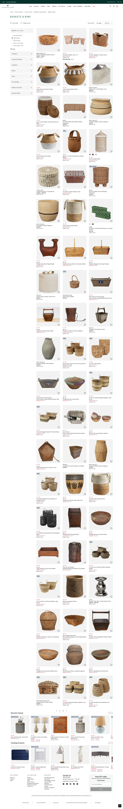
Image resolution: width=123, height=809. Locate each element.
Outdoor (43, 6)
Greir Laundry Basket (94, 159)
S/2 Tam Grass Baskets (95, 363)
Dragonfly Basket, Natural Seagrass (98, 466)
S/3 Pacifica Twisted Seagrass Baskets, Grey (74, 702)
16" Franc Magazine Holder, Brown (98, 55)
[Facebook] (74, 784)
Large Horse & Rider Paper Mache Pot (73, 500)
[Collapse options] (31, 30)
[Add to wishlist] (59, 50)
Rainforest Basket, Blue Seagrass (45, 363)
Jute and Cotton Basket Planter (97, 498)
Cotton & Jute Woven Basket (43, 156)
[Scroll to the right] (112, 713)
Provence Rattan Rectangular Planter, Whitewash (72, 122)
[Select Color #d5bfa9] (96, 154)
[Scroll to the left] (109, 713)
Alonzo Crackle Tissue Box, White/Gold (78, 737)
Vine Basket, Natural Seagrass (44, 225)
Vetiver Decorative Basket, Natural (45, 54)
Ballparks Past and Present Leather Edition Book (60, 737)
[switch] (21, 23)
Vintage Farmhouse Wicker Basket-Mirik (46, 671)
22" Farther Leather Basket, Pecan (71, 191)
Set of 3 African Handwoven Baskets (98, 433)
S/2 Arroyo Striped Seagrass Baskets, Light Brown (100, 398)
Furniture (36, 6)
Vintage (69, 6)
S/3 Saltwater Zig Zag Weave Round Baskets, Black (48, 533)
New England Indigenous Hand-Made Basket (74, 637)
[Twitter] (78, 784)
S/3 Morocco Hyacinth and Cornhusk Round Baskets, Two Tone (74, 364)
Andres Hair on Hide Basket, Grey (98, 89)
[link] (22, 37)
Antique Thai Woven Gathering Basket (72, 331)
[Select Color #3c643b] (93, 224)
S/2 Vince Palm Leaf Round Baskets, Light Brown (47, 601)
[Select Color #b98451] (90, 154)
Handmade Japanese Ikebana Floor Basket (74, 568)
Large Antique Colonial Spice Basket (45, 568)
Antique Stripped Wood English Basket (99, 264)
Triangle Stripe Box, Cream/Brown (45, 191)
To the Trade (119, 1)
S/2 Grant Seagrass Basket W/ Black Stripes (47, 432)
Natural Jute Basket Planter (70, 601)
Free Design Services (111, 1)
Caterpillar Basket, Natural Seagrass (98, 121)
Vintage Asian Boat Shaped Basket (45, 264)
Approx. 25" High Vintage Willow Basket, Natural (73, 156)
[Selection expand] (111, 23)
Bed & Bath (88, 6)
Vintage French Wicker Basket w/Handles (73, 466)
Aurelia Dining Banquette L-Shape (100, 767)
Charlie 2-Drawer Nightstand (38, 767)
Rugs (48, 6)
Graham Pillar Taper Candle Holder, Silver (100, 601)
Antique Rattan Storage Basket (71, 534)
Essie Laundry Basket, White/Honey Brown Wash (47, 122)
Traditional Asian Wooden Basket (45, 331)
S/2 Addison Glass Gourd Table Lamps (39, 737)
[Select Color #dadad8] (90, 224)
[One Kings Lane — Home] (8, 6)
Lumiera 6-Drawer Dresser (18, 767)
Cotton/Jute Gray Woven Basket (44, 89)
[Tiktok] (67, 784)
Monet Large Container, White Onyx (45, 296)
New (30, 6)
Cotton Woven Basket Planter (70, 89)
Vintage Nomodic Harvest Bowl (71, 399)
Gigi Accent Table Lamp (97, 737)
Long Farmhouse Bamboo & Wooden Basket (74, 264)
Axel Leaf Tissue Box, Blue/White (19, 737)
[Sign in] (114, 6)
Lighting (54, 6)
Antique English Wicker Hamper (44, 702)
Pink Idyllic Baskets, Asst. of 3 (70, 55)
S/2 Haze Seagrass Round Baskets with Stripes (99, 702)
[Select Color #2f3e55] (93, 154)
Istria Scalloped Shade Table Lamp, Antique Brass (60, 767)
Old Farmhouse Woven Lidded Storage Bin (74, 671)
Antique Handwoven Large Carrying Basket (47, 637)
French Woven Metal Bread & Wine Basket (74, 433)
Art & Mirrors (61, 6)
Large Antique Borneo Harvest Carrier (46, 467)
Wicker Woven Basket (68, 296)
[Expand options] (31, 53)
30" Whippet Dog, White (77, 767)
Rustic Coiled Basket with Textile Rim (98, 671)
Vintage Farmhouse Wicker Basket (98, 534)
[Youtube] (71, 784)
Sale (94, 6)
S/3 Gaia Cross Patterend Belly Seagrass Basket (99, 567)
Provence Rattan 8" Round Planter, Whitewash (98, 192)
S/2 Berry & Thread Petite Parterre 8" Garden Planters (101, 228)
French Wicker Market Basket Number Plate (100, 298)
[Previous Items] (56, 711)
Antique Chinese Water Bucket (97, 329)
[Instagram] (64, 784)
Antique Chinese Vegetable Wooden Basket (100, 637)
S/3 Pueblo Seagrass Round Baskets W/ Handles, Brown (46, 499)
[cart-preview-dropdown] (117, 6)
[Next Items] (66, 711)
